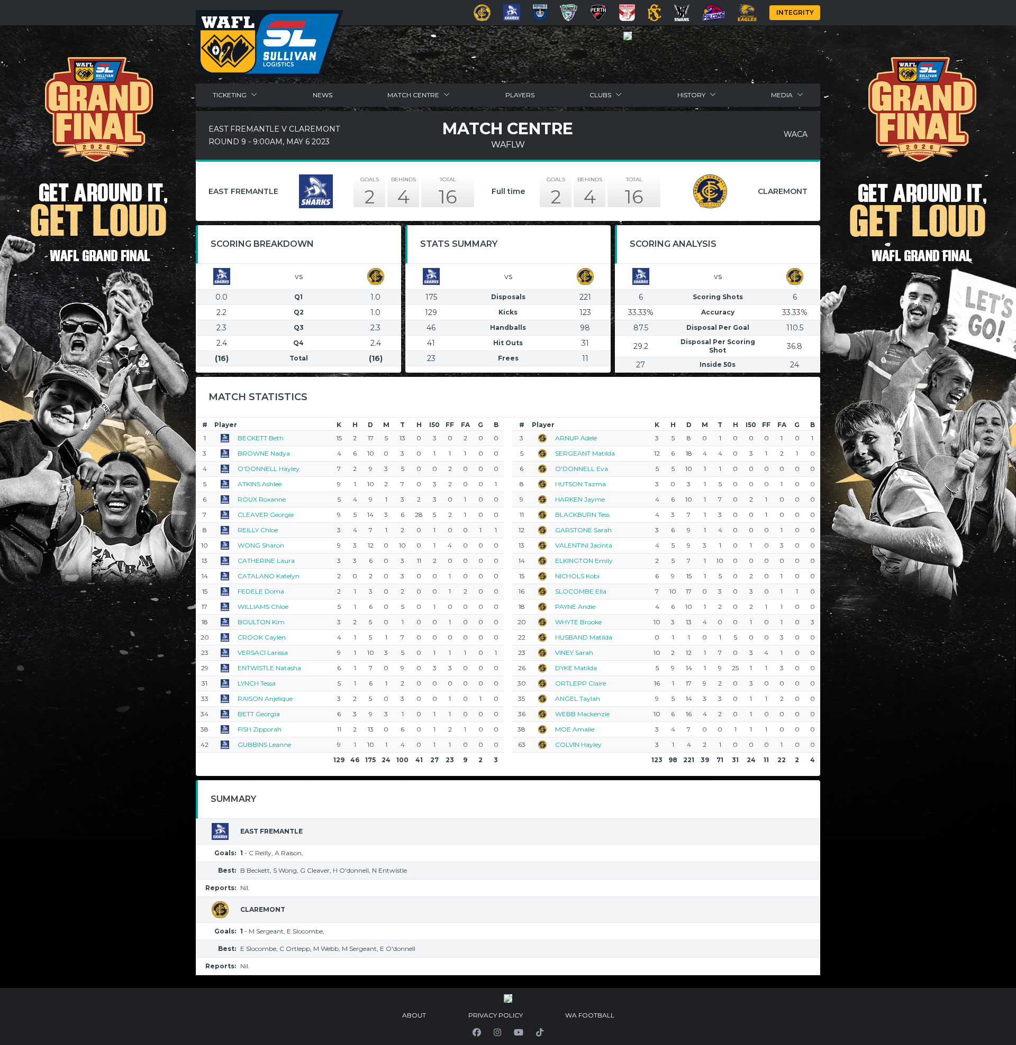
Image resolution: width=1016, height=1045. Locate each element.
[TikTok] (539, 1032)
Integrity (795, 12)
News (322, 95)
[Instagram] (497, 1032)
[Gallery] (627, 36)
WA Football (589, 1015)
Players (519, 95)
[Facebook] (477, 1032)
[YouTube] (518, 1032)
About (414, 1015)
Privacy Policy (495, 1015)
